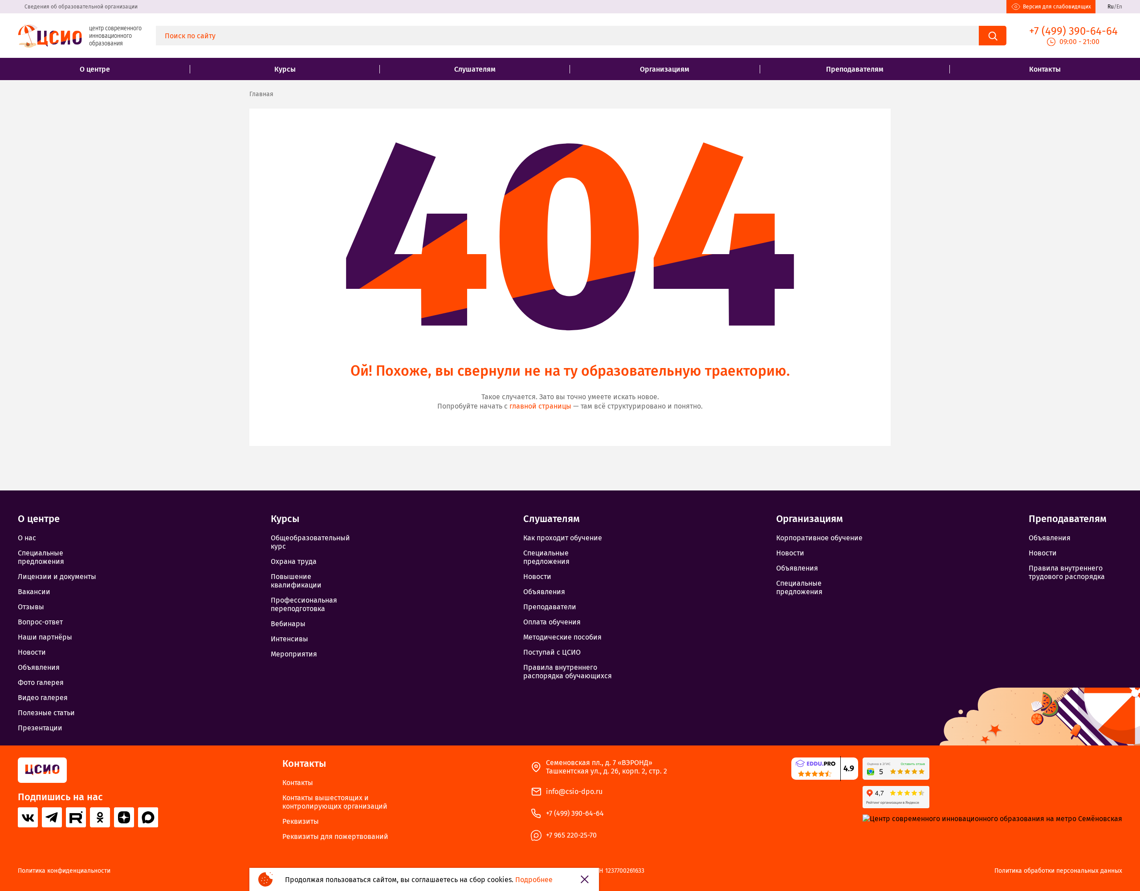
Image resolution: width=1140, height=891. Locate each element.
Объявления (39, 667)
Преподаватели (549, 607)
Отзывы (31, 607)
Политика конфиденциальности (64, 871)
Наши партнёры (45, 637)
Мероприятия (294, 654)
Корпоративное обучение (819, 538)
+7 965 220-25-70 (571, 835)
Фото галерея (41, 682)
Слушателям (475, 69)
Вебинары (288, 624)
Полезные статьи (46, 713)
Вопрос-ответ (40, 622)
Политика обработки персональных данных (1058, 871)
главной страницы (540, 406)
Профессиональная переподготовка (304, 604)
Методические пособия (562, 637)
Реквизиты (300, 821)
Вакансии (34, 591)
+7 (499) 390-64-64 (575, 813)
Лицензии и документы (57, 576)
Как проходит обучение (562, 538)
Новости (32, 652)
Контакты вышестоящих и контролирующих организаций (334, 802)
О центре (95, 69)
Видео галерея (43, 697)
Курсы (285, 69)
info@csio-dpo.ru (574, 791)
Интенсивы (289, 639)
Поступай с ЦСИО (552, 652)
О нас (27, 538)
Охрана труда (294, 561)
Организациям (664, 69)
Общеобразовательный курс (310, 542)
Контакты (1045, 69)
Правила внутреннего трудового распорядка (1067, 572)
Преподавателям (855, 69)
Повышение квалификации (296, 580)
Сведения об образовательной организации (81, 7)
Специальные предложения (41, 557)
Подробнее (534, 879)
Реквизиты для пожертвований (335, 836)
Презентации (40, 728)
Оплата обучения (552, 622)
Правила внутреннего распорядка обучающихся (567, 671)
